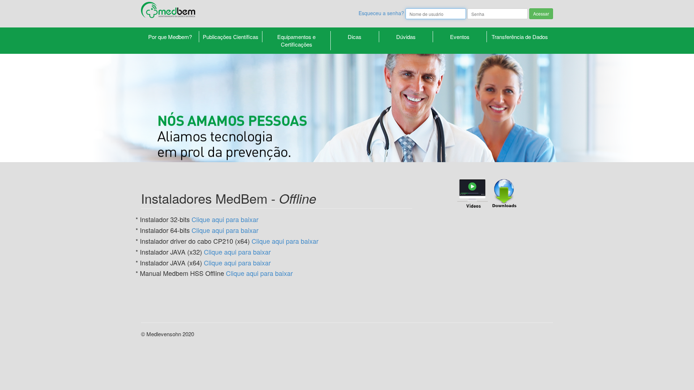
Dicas (354, 36)
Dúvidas (406, 36)
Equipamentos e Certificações (296, 40)
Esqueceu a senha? (381, 13)
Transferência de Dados (520, 36)
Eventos (460, 36)
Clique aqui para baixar (225, 219)
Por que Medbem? (170, 36)
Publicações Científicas (230, 36)
